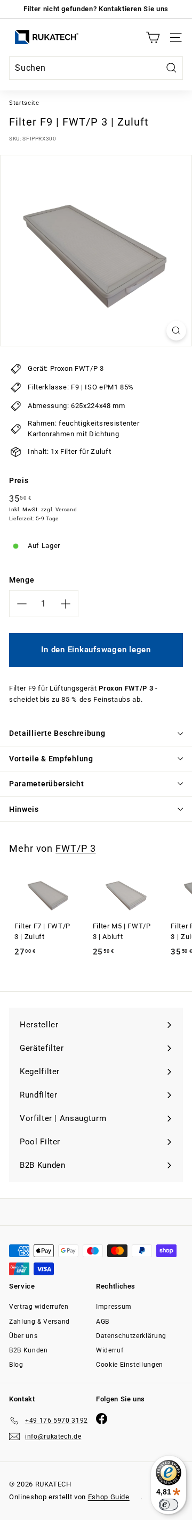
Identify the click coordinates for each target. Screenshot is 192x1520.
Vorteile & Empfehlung (51, 758)
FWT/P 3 (75, 848)
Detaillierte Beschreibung (57, 733)
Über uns (23, 1336)
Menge (21, 580)
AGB (102, 1321)
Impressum (114, 1306)
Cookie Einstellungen (129, 1364)
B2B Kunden (28, 1350)
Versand (66, 509)
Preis (18, 480)
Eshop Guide (109, 1497)
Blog (16, 1364)
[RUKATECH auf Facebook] (101, 1418)
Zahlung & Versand (39, 1321)
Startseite (24, 102)
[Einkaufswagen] (152, 37)
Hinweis (24, 809)
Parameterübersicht (46, 783)
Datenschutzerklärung (131, 1336)
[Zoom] (176, 330)
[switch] (168, 1504)
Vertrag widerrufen (39, 1306)
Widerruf (109, 1350)
